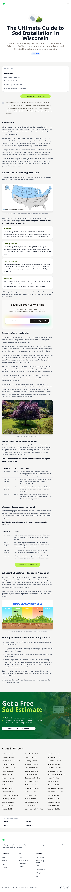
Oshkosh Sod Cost (8, 802)
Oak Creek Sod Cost (31, 802)
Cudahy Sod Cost (53, 778)
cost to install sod (22, 673)
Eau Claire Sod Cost (8, 768)
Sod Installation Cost (41, 869)
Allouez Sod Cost (7, 788)
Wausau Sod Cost (8, 805)
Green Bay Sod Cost (31, 754)
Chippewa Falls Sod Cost (55, 788)
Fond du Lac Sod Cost (55, 771)
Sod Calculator (40, 857)
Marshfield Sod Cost (31, 805)
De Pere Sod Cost (7, 785)
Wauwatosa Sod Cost (54, 761)
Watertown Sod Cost (54, 809)
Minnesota (29, 825)
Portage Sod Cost (30, 799)
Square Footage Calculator (40, 861)
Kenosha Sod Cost (8, 771)
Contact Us (22, 857)
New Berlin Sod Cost (31, 768)
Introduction (8, 73)
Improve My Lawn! (39, 321)
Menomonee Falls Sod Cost (34, 809)
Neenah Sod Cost (7, 781)
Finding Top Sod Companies (13, 85)
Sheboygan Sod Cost (31, 774)
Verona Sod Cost (30, 795)
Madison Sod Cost (8, 809)
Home (3, 864)
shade (36, 340)
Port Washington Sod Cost (10, 795)
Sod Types (38, 873)
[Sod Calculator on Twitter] (61, 887)
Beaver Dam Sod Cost (32, 788)
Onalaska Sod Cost (8, 757)
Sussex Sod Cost (30, 792)
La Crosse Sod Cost (8, 754)
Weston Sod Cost (30, 757)
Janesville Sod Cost (54, 757)
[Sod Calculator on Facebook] (64, 887)
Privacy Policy (22, 863)
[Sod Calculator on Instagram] (67, 887)
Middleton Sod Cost (54, 802)
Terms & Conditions (24, 860)
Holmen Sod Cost (53, 805)
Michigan (29, 821)
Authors (4, 861)
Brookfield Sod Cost (31, 771)
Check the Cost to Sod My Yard (18, 728)
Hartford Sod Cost (8, 792)
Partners (4, 867)
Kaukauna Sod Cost (31, 785)
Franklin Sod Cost (53, 781)
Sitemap (21, 866)
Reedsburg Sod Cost (8, 799)
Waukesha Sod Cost (54, 768)
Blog (37, 876)
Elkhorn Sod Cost (53, 799)
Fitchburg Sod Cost (31, 761)
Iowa (6, 821)
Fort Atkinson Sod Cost (55, 792)
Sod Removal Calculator (42, 866)
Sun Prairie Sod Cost (31, 781)
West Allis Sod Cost (54, 764)
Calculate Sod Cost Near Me (35, 96)
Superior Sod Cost (53, 754)
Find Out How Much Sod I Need (15, 88)
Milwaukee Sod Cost (31, 764)
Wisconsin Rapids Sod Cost (11, 761)
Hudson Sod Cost (53, 795)
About (4, 857)
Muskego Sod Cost (8, 778)
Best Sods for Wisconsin (12, 77)
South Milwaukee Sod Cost (56, 774)
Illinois (6, 825)
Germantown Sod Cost (32, 778)
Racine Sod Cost (7, 774)
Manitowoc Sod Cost (54, 785)
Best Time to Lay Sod (11, 81)
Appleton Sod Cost (8, 764)
